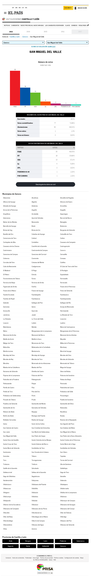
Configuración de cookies (71, 558)
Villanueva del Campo (67, 509)
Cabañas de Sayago (38, 234)
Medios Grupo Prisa (44, 572)
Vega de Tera (64, 472)
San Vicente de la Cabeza (40, 452)
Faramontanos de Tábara (11, 279)
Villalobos (35, 496)
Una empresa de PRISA (44, 567)
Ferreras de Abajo (9, 283)
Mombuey (63, 347)
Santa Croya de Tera (10, 444)
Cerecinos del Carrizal (39, 254)
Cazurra (63, 250)
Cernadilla (63, 254)
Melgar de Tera (8, 343)
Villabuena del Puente (39, 484)
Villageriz (6, 492)
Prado (34, 400)
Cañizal (34, 238)
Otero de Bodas (65, 371)
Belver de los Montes (10, 222)
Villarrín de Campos (38, 521)
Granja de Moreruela (67, 307)
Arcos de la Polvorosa (10, 210)
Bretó (33, 226)
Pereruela (63, 383)
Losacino (63, 319)
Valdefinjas (63, 468)
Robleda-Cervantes (9, 420)
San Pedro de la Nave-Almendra (71, 436)
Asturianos (6, 218)
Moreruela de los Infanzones (41, 363)
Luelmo (62, 323)
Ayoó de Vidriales (37, 218)
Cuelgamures (36, 266)
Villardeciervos (37, 513)
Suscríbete (68, 8)
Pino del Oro (36, 392)
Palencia (63, 541)
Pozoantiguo (64, 396)
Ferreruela (63, 283)
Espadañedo (64, 274)
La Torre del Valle (37, 319)
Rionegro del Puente (38, 416)
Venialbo (63, 476)
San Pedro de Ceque (38, 436)
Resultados (83, 25)
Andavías (35, 206)
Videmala (63, 480)
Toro (4, 460)
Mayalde (63, 339)
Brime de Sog (7, 230)
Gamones (6, 307)
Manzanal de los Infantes (68, 335)
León (45, 541)
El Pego (34, 270)
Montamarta (36, 351)
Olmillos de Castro (38, 371)
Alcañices (35, 198)
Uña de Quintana (65, 464)
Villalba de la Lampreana (68, 492)
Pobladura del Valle (66, 392)
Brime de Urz (36, 230)
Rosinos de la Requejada (68, 420)
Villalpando (7, 501)
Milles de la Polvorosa (67, 343)
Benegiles (63, 222)
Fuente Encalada (8, 295)
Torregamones (36, 460)
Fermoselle (64, 279)
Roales (62, 416)
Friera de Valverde (66, 291)
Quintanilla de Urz (9, 408)
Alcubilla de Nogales (67, 198)
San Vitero (63, 452)
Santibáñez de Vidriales (68, 448)
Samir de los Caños (38, 424)
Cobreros (6, 258)
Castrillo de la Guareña (39, 246)
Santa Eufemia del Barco (40, 444)
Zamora (34, 529)
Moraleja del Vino (9, 355)
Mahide (34, 327)
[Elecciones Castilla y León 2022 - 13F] (21, 19)
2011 (62, 32)
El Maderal (6, 270)
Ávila (10, 541)
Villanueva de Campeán (11, 509)
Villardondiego (8, 521)
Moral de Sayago (65, 351)
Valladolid (45, 546)
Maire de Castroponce (67, 327)
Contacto (8, 558)
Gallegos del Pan (37, 303)
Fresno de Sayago (37, 291)
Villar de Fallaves (65, 513)
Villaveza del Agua (38, 525)
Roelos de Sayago (37, 420)
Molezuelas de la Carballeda (41, 347)
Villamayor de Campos (67, 501)
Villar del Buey (8, 517)
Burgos (28, 541)
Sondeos (74, 25)
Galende (6, 303)
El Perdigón (64, 270)
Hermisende (64, 311)
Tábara (34, 456)
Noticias (7, 25)
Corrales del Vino (9, 262)
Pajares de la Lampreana (11, 375)
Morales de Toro (37, 359)
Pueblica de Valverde (10, 404)
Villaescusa (7, 488)
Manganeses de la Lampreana (42, 331)
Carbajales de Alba (9, 242)
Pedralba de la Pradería (11, 379)
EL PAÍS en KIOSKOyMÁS (40, 560)
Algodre (34, 202)
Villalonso (63, 496)
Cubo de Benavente (9, 266)
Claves (67, 25)
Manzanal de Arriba (9, 335)
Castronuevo (7, 250)
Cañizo (62, 238)
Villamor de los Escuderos (11, 505)
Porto (33, 396)
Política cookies (58, 558)
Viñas (5, 529)
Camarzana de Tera (9, 238)
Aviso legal (36, 558)
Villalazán (35, 492)
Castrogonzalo (65, 246)
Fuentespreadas (65, 299)
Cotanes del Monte (38, 262)
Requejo (34, 412)
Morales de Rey (8, 359)
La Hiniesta (7, 319)
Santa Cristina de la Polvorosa (70, 440)
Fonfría (34, 287)
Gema (34, 307)
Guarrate (35, 311)
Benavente (35, 222)
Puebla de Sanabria (66, 400)
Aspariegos (64, 214)
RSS (55, 560)
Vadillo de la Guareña (10, 468)
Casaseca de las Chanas (11, 246)
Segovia (10, 546)
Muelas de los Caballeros (11, 367)
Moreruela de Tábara (67, 363)
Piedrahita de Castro (67, 387)
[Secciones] (5, 13)
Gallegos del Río (65, 303)
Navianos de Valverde (10, 371)
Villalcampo (7, 496)
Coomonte (35, 258)
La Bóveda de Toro (66, 315)
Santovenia (7, 452)
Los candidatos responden (54, 25)
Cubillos (62, 262)
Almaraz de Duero (66, 202)
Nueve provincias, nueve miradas (32, 25)
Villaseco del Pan (66, 521)
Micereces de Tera (38, 343)
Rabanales (63, 408)
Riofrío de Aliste (8, 416)
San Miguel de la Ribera (68, 432)
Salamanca (80, 541)
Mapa (81, 558)
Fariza (34, 279)
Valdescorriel (7, 472)
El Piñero (6, 274)
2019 (28, 32)
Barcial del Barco (66, 218)
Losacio (5, 323)
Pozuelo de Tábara (9, 400)
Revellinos (63, 412)
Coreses (63, 258)
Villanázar (35, 505)
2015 (45, 32)
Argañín (34, 210)
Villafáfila (35, 488)
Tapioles (63, 456)
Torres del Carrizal (66, 460)
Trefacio (34, 464)
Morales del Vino (65, 355)
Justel (34, 315)
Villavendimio (7, 525)
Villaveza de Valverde (67, 525)
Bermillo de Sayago (9, 226)
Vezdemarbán (7, 480)
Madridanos (7, 327)
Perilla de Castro (8, 387)
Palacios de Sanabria (67, 375)
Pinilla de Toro (8, 392)
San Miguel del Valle (9, 436)
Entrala (34, 274)
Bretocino (63, 226)
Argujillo (63, 210)
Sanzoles (6, 456)
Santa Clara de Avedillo (11, 440)
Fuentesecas (36, 299)
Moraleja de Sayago (38, 355)
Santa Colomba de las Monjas (41, 440)
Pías (33, 387)
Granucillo (6, 311)
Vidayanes (35, 480)
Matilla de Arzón (8, 339)
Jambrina (6, 315)
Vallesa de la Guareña (39, 472)
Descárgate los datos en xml (45, 184)
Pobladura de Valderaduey (12, 396)
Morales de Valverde (67, 359)
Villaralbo (6, 513)
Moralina (6, 363)
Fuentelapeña (36, 295)
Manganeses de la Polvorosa (69, 331)
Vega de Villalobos (9, 476)
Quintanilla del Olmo (67, 404)
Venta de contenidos (18, 558)
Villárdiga (63, 517)
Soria (28, 546)
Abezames (6, 198)
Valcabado (35, 468)
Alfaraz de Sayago (9, 202)
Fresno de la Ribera (9, 291)
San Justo (6, 432)
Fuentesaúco (64, 295)
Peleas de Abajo (65, 379)
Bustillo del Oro (8, 234)
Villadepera (64, 484)
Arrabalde (35, 214)
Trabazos (6, 464)
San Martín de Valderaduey (41, 432)
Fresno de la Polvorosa (67, 287)
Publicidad (28, 558)
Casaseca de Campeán (67, 242)
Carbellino (35, 242)
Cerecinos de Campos (10, 254)
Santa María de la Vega (67, 444)
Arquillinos (6, 214)
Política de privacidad (46, 558)
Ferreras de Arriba (38, 283)
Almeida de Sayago (9, 206)
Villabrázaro (7, 484)
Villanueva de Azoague (67, 505)
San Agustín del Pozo (67, 424)
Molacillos (6, 347)
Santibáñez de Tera (38, 448)
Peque (34, 383)
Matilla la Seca (36, 339)
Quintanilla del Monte (39, 404)
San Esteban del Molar (67, 428)
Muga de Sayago (65, 367)
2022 (11, 32)
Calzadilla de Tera (66, 234)
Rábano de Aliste (8, 412)
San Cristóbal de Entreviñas (41, 428)
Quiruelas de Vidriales (39, 408)
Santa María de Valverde (11, 448)
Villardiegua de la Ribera (40, 517)
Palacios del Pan (37, 375)
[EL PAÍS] (15, 13)
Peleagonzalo (36, 379)
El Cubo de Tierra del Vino (68, 266)
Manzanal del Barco (38, 335)
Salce (5, 424)
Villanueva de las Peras (39, 509)
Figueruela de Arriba (10, 287)
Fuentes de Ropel (9, 299)
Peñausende (7, 383)
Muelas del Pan (37, 367)
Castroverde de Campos (40, 250)
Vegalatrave (36, 476)
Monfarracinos (8, 351)
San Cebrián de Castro (10, 428)
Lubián (34, 323)
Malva (5, 331)
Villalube (34, 501)
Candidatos (15, 25)
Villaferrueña (64, 488)
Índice (50, 560)
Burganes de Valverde (67, 230)
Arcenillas (63, 206)
